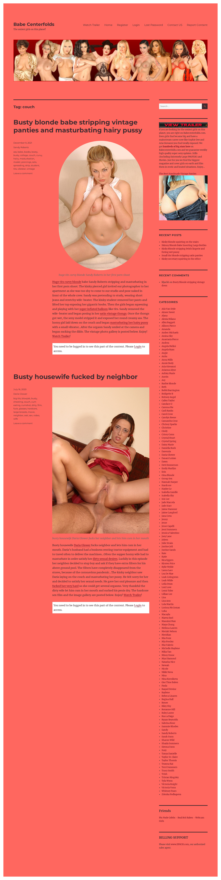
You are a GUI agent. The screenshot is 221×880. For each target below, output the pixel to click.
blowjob (26, 398)
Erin (164, 471)
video (36, 415)
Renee (165, 702)
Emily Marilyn (169, 468)
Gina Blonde (168, 475)
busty (16, 155)
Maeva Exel (167, 617)
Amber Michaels (170, 332)
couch (32, 155)
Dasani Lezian (169, 458)
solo (34, 162)
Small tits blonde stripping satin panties (182, 255)
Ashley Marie (168, 373)
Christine (166, 427)
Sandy (165, 730)
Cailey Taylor (168, 400)
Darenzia (166, 451)
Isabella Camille (170, 492)
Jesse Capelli (168, 526)
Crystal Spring (169, 441)
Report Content (197, 25)
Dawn (165, 461)
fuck (15, 408)
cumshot (26, 405)
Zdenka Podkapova (171, 794)
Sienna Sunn (168, 746)
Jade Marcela (168, 502)
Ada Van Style (169, 309)
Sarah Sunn (168, 736)
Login (136, 25)
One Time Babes (170, 682)
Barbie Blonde (169, 383)
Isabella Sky (168, 495)
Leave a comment (23, 173)
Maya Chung (168, 624)
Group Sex (167, 478)
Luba (164, 611)
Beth (164, 387)
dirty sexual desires (105, 558)
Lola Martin (168, 604)
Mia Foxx (166, 638)
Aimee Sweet (168, 312)
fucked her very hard (65, 586)
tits (15, 168)
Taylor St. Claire (170, 757)
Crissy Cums (168, 434)
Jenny (165, 519)
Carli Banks (167, 410)
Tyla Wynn (167, 780)
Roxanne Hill (168, 709)
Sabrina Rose (168, 723)
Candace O (167, 404)
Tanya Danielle (169, 753)
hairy (16, 158)
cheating (18, 401)
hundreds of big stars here (176, 146)
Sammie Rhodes (170, 726)
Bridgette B (167, 393)
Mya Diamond (169, 658)
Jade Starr (167, 505)
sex (31, 415)
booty (35, 152)
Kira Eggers (167, 560)
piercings (26, 162)
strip (27, 165)
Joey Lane (166, 536)
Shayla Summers (170, 743)
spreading (18, 165)
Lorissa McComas (171, 607)
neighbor (18, 415)
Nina (164, 675)
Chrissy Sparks (169, 424)
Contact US (174, 25)
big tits (17, 398)
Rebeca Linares (169, 696)
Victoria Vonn (169, 787)
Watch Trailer (91, 25)
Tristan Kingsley (170, 777)
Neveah (165, 665)
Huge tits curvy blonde (66, 281)
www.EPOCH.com (180, 844)
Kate (164, 553)
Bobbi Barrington (171, 390)
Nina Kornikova (170, 679)
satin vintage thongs (113, 313)
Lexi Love (166, 587)
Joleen (165, 539)
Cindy (164, 431)
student (35, 165)
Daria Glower (82, 545)
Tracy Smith (168, 770)
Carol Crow (167, 414)
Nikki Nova (167, 672)
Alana (164, 315)
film (40, 405)
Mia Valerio (167, 645)
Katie (164, 556)
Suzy (164, 750)
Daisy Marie (168, 444)
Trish (164, 774)
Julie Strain (167, 543)
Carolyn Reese (169, 417)
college (24, 155)
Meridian (166, 634)
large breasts (20, 412)
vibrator (22, 168)
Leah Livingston (170, 577)
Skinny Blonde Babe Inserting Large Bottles (184, 245)
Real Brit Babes (185, 817)
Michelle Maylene (171, 648)
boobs (27, 152)
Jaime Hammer (169, 509)
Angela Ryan (168, 349)
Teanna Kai (167, 763)
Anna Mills (167, 359)
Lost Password (153, 25)
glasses (23, 408)
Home (108, 25)
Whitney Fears (169, 791)
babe (20, 152)
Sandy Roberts (21, 147)
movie (31, 412)
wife (15, 418)
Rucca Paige (168, 716)
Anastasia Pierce (170, 339)
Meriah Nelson (169, 631)
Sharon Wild (168, 740)
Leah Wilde (167, 580)
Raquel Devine (169, 689)
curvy (39, 155)
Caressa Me (167, 407)
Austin (165, 376)
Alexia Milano (169, 319)
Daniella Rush (169, 448)
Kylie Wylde (167, 567)
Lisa (164, 597)
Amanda (166, 329)
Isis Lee (165, 499)
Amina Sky (167, 336)
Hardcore (166, 485)
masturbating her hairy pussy (129, 322)
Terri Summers (169, 767)
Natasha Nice (168, 662)
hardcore (32, 408)
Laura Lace (167, 570)
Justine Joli (167, 546)
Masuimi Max (169, 621)
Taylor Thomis (169, 760)
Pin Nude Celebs (167, 817)
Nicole (165, 668)
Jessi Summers (169, 529)
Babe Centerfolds (33, 24)
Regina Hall (167, 699)
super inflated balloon (93, 309)
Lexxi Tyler (167, 590)
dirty (34, 405)
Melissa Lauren (169, 628)
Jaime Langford (169, 512)
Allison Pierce (169, 325)
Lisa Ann (166, 600)
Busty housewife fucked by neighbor (75, 377)
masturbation (27, 158)
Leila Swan (167, 584)
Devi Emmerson (170, 465)
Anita (164, 356)
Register (122, 25)
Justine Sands (169, 550)
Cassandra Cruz (169, 421)
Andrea (165, 342)
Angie (165, 353)
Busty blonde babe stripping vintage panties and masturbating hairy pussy (77, 126)
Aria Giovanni (169, 366)
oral (26, 415)
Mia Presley (167, 641)
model (16, 162)
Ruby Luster (168, 713)
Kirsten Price (168, 563)
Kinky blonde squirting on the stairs (180, 242)
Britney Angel (169, 397)
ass (15, 152)
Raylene (166, 692)
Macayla (166, 614)
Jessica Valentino (170, 533)
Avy (163, 380)
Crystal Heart (168, 438)
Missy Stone (168, 655)
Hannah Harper (170, 482)
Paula (164, 685)
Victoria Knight (169, 784)
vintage (31, 168)
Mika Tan (166, 651)
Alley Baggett (168, 322)
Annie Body (167, 363)
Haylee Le (166, 488)
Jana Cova (166, 516)
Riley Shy (166, 706)
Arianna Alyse (169, 370)
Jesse (164, 522)
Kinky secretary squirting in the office (181, 259)
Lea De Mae (167, 573)
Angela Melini (169, 346)
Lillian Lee (167, 594)
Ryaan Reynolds (170, 719)
